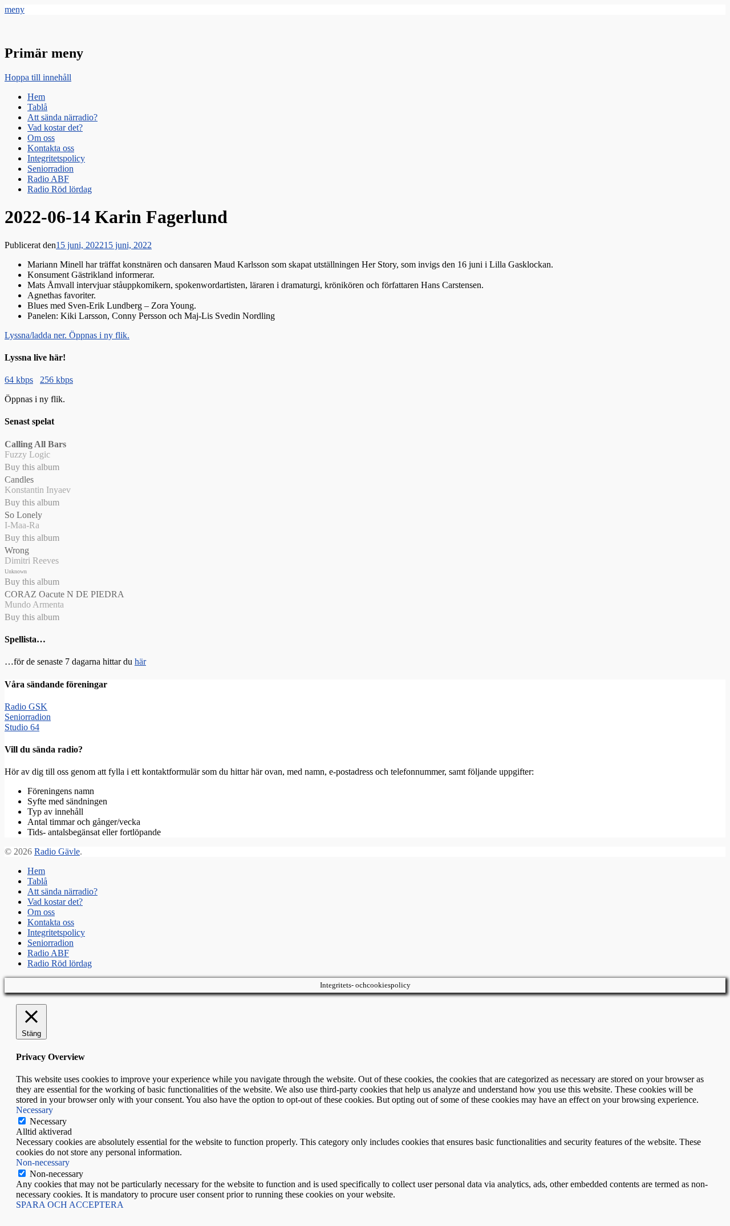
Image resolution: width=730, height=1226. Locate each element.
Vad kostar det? (55, 127)
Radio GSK (26, 706)
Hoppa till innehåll (38, 77)
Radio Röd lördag (59, 189)
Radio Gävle (57, 851)
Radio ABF (48, 179)
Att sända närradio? (62, 117)
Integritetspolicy (56, 158)
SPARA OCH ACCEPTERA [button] (70, 1204)
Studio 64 (22, 727)
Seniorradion (50, 168)
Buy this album (32, 467)
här (140, 661)
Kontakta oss (50, 148)
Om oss (41, 138)
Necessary (48, 1121)
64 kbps (19, 380)
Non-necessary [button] (43, 1162)
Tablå (37, 107)
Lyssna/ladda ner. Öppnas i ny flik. (67, 335)
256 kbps (56, 380)
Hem (36, 97)
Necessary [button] (34, 1110)
